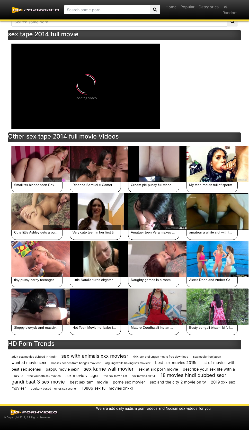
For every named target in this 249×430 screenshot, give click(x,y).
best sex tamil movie (89, 382)
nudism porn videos (141, 408)
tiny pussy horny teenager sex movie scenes (48, 280)
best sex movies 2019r (176, 362)
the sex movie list (115, 376)
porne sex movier (129, 382)
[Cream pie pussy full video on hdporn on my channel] (153, 164)
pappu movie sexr (62, 369)
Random (230, 12)
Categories (208, 6)
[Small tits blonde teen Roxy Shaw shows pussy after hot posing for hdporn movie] (36, 164)
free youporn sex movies (44, 376)
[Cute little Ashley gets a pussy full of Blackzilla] (36, 211)
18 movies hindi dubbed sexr (193, 375)
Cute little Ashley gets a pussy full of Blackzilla (49, 232)
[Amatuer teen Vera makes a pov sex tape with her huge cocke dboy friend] (153, 211)
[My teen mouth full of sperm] (212, 164)
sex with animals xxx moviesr (94, 356)
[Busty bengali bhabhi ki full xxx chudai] (212, 307)
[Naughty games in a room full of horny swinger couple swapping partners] (153, 259)
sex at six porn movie (158, 369)
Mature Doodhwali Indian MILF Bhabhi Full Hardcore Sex (175, 327)
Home (171, 6)
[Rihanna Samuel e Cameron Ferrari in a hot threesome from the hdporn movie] (95, 164)
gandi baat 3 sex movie (38, 382)
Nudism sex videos (181, 408)
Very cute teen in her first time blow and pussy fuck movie (116, 232)
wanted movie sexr (28, 362)
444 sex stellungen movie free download (160, 356)
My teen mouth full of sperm (210, 185)
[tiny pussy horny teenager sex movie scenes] (36, 259)
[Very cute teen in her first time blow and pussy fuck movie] (95, 211)
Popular (187, 6)
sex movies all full (144, 376)
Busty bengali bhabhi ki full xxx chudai (218, 327)
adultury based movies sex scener (54, 388)
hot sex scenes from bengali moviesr (75, 363)
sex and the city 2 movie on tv (178, 382)
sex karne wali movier (108, 369)
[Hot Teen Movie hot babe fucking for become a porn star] (95, 307)
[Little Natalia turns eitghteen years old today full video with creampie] (95, 259)
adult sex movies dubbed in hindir (33, 356)
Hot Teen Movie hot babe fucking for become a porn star (115, 327)
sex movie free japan (207, 356)
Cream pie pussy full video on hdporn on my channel (171, 185)
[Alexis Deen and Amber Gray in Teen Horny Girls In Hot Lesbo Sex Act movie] (212, 259)
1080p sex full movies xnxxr (107, 388)
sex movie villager (82, 375)
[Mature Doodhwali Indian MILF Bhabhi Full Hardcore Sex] (153, 307)
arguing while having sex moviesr (127, 363)
